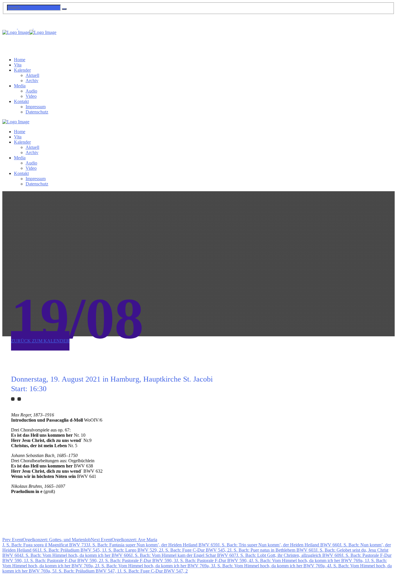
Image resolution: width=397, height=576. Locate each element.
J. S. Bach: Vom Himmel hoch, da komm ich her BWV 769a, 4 (271, 565)
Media (20, 85)
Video (31, 96)
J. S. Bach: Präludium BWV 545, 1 (72, 550)
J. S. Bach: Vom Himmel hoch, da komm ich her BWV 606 (76, 555)
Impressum (36, 106)
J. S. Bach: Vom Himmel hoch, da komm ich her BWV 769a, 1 (309, 560)
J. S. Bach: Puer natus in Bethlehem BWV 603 (273, 550)
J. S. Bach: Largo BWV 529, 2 (132, 550)
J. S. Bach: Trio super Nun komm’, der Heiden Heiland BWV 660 (278, 544)
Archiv (32, 80)
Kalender (22, 70)
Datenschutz (37, 111)
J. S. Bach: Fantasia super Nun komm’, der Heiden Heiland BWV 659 (153, 544)
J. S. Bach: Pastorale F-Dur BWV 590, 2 (63, 560)
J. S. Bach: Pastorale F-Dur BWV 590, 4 (213, 560)
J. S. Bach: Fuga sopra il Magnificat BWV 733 (45, 544)
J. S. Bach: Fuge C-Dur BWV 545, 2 (195, 550)
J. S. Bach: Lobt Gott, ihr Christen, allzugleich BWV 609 (288, 555)
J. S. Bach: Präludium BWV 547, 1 (87, 570)
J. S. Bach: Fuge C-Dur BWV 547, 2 (153, 570)
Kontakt (21, 101)
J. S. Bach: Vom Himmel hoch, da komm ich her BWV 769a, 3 (155, 565)
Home (19, 59)
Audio (31, 91)
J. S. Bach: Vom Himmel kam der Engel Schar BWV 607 (183, 555)
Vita (18, 64)
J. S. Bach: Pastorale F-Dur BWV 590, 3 (138, 560)
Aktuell (32, 75)
